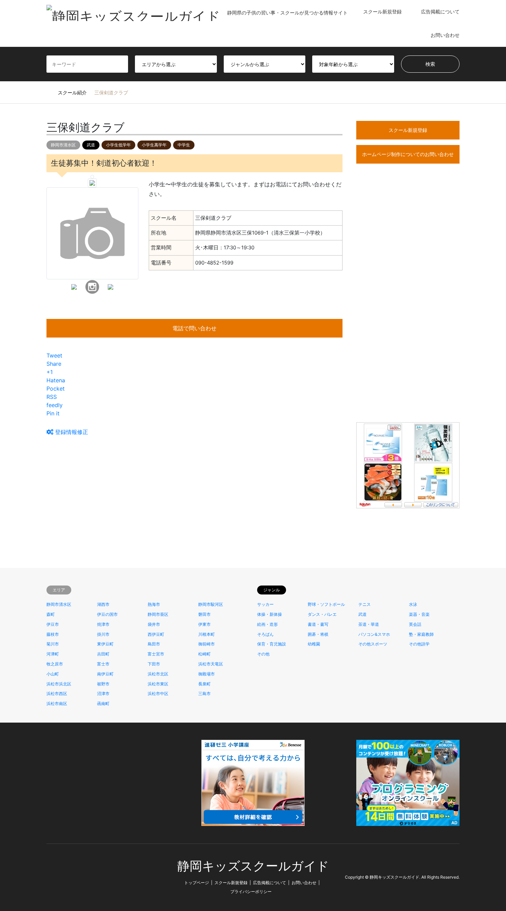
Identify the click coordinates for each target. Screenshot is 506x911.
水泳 (413, 604)
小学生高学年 (154, 144)
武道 (91, 144)
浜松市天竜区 (210, 663)
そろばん (265, 634)
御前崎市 (206, 643)
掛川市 (103, 634)
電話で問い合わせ (194, 328)
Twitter (48, 876)
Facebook (58, 876)
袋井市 (154, 624)
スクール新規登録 (382, 11)
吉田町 (103, 653)
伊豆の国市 (107, 614)
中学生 (184, 144)
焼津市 (103, 624)
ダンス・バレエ (322, 614)
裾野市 (103, 683)
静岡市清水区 (63, 144)
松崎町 (204, 653)
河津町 (52, 653)
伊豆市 (52, 624)
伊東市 (204, 624)
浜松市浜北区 (58, 683)
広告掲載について (440, 11)
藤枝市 (52, 634)
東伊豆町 (105, 643)
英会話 (415, 624)
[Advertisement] (408, 305)
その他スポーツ (372, 643)
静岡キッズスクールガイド (253, 866)
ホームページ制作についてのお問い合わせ (408, 154)
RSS (67, 876)
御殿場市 (206, 673)
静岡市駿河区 (210, 604)
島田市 (154, 643)
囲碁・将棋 (318, 634)
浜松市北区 (158, 673)
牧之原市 (54, 663)
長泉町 (204, 683)
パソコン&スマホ (374, 634)
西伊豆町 (156, 634)
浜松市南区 (56, 703)
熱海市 (154, 604)
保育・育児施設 (271, 643)
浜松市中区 (158, 693)
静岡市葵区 (158, 614)
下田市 (154, 663)
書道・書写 (318, 624)
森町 (50, 614)
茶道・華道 (368, 624)
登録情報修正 (70, 431)
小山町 (52, 673)
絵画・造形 (267, 624)
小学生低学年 (118, 144)
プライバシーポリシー (251, 891)
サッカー (265, 604)
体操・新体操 (269, 614)
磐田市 (204, 614)
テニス (364, 604)
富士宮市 (156, 653)
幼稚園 (314, 643)
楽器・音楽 (419, 614)
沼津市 (103, 693)
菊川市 (52, 643)
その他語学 (419, 643)
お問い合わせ (445, 35)
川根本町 (206, 634)
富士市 (103, 663)
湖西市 (103, 604)
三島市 (204, 693)
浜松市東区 (158, 683)
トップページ (196, 882)
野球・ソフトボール (326, 604)
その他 (263, 653)
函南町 (103, 703)
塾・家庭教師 (421, 634)
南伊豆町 (105, 673)
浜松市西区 (56, 693)
